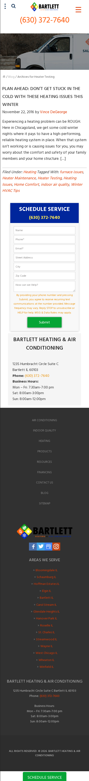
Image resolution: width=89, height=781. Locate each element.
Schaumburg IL (46, 577)
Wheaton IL (46, 659)
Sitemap (44, 503)
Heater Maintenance (19, 178)
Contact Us (44, 482)
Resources (44, 461)
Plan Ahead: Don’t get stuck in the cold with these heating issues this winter (42, 96)
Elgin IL (46, 590)
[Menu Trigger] (78, 9)
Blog (11, 76)
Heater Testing (50, 178)
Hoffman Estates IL (46, 583)
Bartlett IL (46, 597)
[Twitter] (41, 547)
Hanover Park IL (46, 618)
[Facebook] (33, 547)
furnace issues (71, 172)
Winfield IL (46, 666)
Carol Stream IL (46, 604)
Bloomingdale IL (47, 570)
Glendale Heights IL (46, 611)
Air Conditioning (44, 420)
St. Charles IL (46, 632)
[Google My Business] (48, 547)
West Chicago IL (47, 653)
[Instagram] (56, 547)
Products (44, 451)
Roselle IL (46, 625)
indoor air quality (55, 184)
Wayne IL (46, 646)
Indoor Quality (44, 430)
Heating (29, 172)
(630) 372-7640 (45, 20)
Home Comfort (26, 184)
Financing (44, 472)
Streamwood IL (46, 639)
